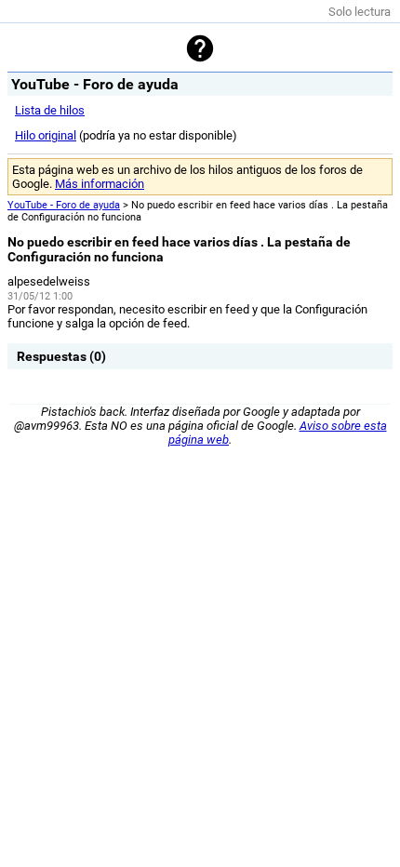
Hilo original (45, 135)
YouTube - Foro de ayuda (63, 205)
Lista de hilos (50, 110)
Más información (99, 184)
